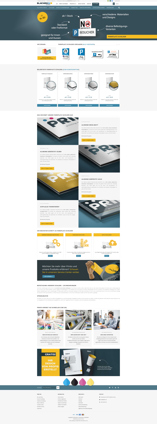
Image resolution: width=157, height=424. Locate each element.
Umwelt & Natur (40, 404)
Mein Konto (118, 0)
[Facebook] (113, 388)
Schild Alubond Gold (109, 73)
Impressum (39, 408)
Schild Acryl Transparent (47, 73)
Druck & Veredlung (41, 399)
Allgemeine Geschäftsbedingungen (85, 408)
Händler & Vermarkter (62, 404)
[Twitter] (110, 388)
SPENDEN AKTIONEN (62, 400)
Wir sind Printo (40, 397)
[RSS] (118, 388)
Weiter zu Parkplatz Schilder (88, 140)
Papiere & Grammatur (62, 402)
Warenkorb (80, 402)
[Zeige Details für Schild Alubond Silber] (89, 84)
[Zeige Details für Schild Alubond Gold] (109, 84)
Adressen (80, 399)
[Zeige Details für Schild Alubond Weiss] (68, 84)
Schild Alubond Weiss (68, 73)
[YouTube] (115, 388)
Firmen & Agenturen (62, 399)
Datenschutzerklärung (82, 404)
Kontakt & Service (40, 406)
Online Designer (61, 406)
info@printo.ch (104, 399)
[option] (71, 54)
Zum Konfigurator (71, 69)
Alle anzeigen (88, 44)
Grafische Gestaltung (41, 400)
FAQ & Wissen (61, 397)
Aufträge (80, 400)
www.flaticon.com (84, 420)
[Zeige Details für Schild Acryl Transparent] (47, 84)
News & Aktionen (40, 402)
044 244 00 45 (69, 0)
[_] (57, 4)
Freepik (76, 420)
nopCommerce (81, 418)
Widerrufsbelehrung (82, 406)
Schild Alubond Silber (88, 73)
